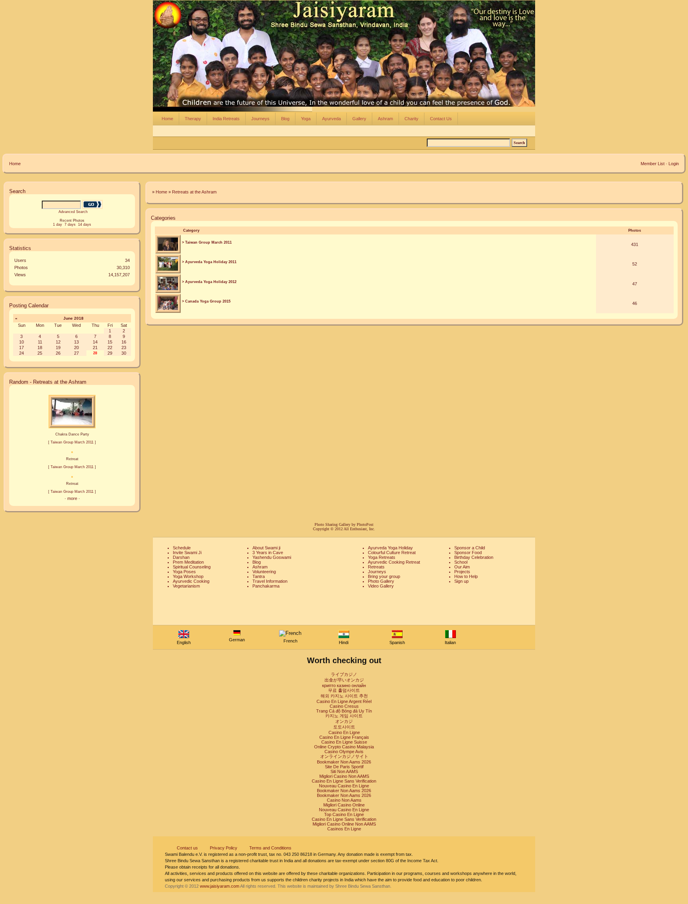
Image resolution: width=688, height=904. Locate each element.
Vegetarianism (186, 586)
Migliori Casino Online (344, 804)
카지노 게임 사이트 (344, 715)
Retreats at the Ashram (194, 191)
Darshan (181, 557)
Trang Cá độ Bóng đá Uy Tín (344, 711)
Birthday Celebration (473, 557)
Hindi (343, 642)
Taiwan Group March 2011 (72, 442)
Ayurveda (331, 118)
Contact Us (441, 118)
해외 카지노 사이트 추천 (344, 695)
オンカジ (344, 721)
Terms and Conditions (270, 847)
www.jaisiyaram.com (219, 886)
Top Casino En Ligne (344, 814)
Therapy (193, 118)
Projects (462, 571)
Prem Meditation (188, 562)
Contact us (187, 847)
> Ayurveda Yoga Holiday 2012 (209, 282)
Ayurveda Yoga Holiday (390, 547)
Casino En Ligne (344, 732)
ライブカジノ (344, 674)
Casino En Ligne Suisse (344, 742)
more (72, 498)
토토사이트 (344, 726)
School (460, 562)
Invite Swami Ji (187, 552)
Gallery (359, 118)
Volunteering (264, 571)
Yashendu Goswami (271, 557)
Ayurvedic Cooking (191, 581)
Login (673, 163)
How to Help (466, 576)
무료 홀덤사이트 (344, 690)
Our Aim (462, 566)
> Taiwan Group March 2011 (207, 242)
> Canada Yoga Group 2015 (206, 301)
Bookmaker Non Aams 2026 (344, 762)
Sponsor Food (468, 552)
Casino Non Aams (344, 800)
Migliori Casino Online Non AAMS (344, 824)
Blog (285, 118)
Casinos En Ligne (344, 828)
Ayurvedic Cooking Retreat (394, 562)
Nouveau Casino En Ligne (344, 785)
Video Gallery (381, 586)
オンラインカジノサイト (344, 756)
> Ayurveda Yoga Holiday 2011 (209, 262)
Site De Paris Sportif (344, 766)
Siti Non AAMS (344, 771)
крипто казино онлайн (344, 685)
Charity (411, 118)
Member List (653, 163)
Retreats (376, 566)
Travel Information (269, 581)
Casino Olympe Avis (344, 751)
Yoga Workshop (188, 576)
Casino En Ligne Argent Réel (344, 701)
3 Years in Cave (267, 552)
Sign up (461, 581)
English (184, 642)
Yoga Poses (184, 571)
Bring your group (384, 576)
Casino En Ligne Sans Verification (344, 781)
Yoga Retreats (381, 557)
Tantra (258, 576)
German (237, 639)
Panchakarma (266, 586)
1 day (57, 224)
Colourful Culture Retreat (392, 552)
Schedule (182, 547)
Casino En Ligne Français (344, 737)
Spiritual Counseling (192, 566)
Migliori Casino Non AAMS (344, 776)
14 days (84, 224)
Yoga (306, 118)
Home (167, 118)
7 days (70, 224)
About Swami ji (266, 547)
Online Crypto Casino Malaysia (344, 746)
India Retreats (226, 118)
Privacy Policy (223, 847)
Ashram (385, 118)
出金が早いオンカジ (344, 680)
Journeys (260, 118)
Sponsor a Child (469, 547)
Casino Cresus (344, 706)
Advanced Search (73, 212)
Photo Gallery (381, 581)
